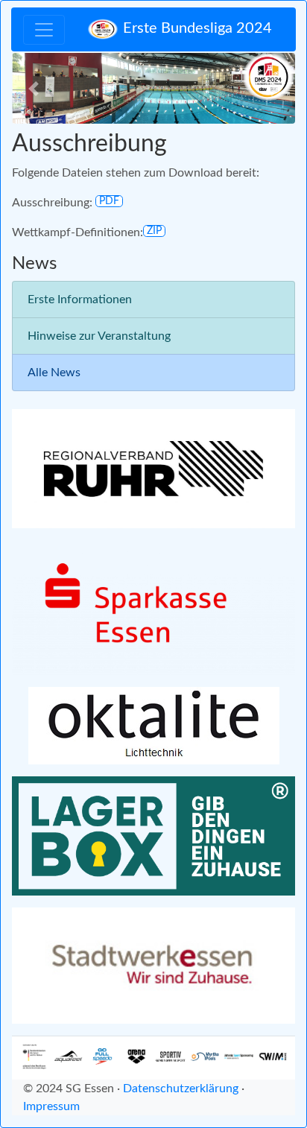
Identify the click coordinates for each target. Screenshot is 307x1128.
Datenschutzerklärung (180, 1088)
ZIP (154, 231)
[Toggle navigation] (44, 30)
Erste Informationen (80, 299)
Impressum (51, 1106)
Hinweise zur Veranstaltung (99, 336)
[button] (33, 88)
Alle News (54, 372)
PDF (109, 201)
